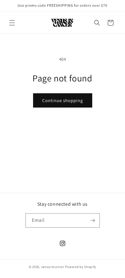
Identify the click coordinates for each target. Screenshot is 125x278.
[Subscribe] (93, 220)
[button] (12, 22)
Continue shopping (62, 100)
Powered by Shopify (80, 267)
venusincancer (52, 267)
